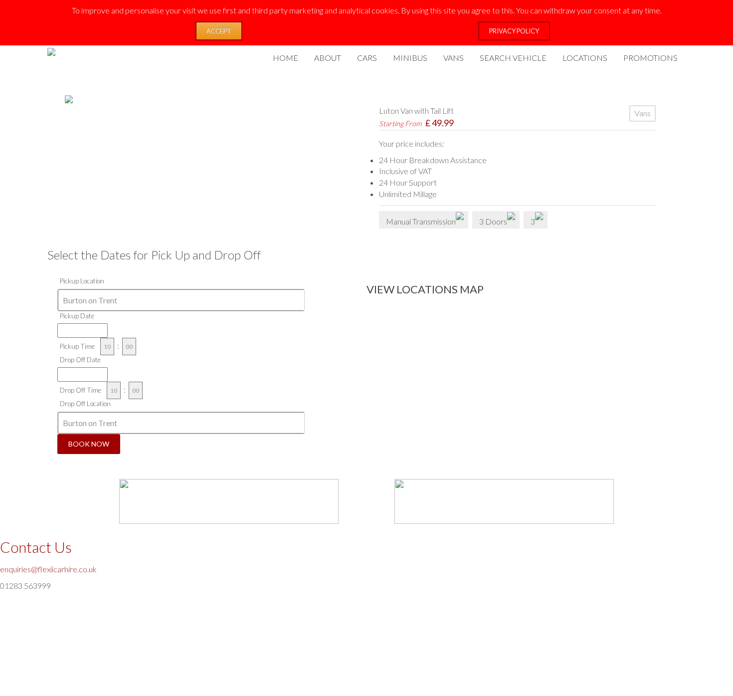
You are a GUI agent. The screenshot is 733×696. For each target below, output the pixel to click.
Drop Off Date (80, 360)
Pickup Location (82, 281)
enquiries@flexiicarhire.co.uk (48, 569)
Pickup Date (77, 316)
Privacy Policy (514, 31)
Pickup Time (77, 346)
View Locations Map (425, 289)
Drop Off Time (80, 390)
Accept (218, 31)
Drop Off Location (85, 404)
